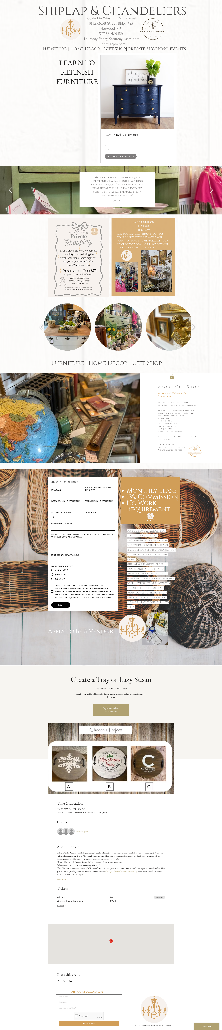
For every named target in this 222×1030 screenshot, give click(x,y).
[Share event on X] (64, 981)
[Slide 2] (150, 520)
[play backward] (41, 327)
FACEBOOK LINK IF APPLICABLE (99, 501)
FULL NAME (56, 490)
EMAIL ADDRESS (92, 512)
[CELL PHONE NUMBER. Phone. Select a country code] (55, 516)
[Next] (211, 190)
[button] (121, 156)
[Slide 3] (153, 520)
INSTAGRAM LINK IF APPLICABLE (65, 501)
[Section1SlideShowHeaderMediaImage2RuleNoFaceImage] (111, 208)
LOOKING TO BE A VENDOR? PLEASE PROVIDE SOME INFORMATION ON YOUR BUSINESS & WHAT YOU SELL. (82, 536)
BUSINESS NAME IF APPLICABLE (65, 555)
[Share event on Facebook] (58, 981)
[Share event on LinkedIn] (71, 981)
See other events (111, 711)
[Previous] (10, 190)
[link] (137, 135)
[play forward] (193, 327)
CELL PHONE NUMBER (61, 512)
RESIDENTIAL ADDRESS (61, 523)
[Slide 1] (147, 520)
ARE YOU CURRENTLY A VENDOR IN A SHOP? (99, 489)
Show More (61, 879)
